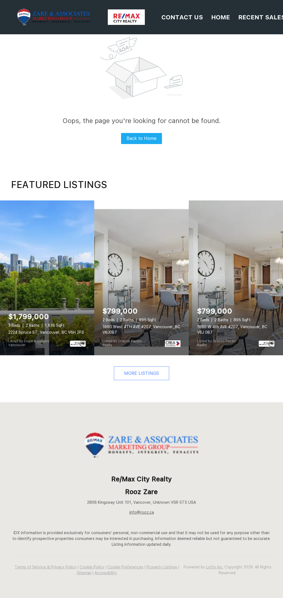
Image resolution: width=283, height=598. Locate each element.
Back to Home (141, 138)
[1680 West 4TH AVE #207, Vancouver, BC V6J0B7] (141, 277)
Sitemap (84, 573)
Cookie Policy (92, 567)
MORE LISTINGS (141, 373)
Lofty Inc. (214, 567)
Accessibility (106, 573)
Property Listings (161, 567)
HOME (220, 17)
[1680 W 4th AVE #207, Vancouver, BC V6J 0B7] (236, 277)
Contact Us (182, 17)
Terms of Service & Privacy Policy (46, 567)
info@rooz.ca (141, 512)
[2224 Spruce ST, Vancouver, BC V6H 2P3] (47, 277)
